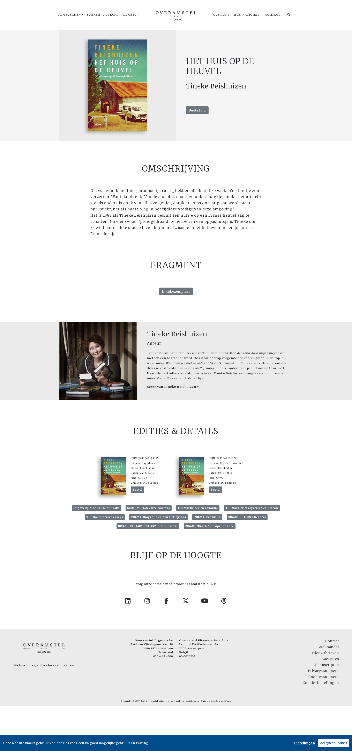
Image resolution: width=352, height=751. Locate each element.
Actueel (129, 14)
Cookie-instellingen (321, 683)
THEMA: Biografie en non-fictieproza (158, 517)
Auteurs (110, 14)
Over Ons (221, 14)
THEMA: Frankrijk (207, 517)
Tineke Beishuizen (177, 334)
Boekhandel (328, 647)
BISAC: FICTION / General (247, 517)
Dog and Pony (223, 701)
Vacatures (330, 659)
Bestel (137, 489)
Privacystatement (323, 671)
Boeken (93, 14)
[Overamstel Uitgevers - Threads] (224, 601)
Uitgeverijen (69, 14)
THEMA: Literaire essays (104, 517)
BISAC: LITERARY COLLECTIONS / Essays (148, 526)
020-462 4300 (163, 656)
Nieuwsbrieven (325, 653)
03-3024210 (187, 656)
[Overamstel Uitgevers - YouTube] (205, 601)
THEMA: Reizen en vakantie (198, 508)
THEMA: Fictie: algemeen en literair (252, 508)
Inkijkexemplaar (176, 291)
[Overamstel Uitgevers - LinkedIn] (128, 601)
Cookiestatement (323, 677)
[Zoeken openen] (288, 15)
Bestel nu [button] (197, 110)
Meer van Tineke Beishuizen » (173, 387)
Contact (272, 14)
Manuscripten (326, 665)
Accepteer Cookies (333, 743)
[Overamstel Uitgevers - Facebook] (166, 601)
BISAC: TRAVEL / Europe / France (209, 526)
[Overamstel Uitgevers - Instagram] (147, 601)
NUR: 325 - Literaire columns (148, 508)
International (246, 14)
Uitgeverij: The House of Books (96, 508)
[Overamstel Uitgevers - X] (186, 601)
